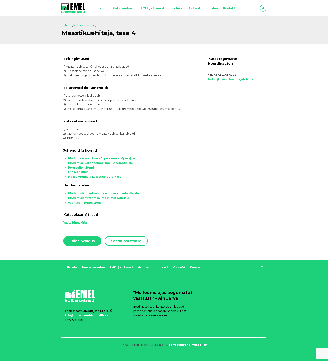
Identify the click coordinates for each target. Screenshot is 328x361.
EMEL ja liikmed (152, 8)
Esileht (102, 8)
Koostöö (212, 8)
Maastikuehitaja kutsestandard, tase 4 (96, 176)
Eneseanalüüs (78, 172)
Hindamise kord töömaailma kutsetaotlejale (100, 163)
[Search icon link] (263, 8)
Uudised (194, 8)
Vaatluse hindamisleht (84, 202)
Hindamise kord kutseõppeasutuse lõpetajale (101, 158)
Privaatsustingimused (185, 344)
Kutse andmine (124, 8)
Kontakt (229, 8)
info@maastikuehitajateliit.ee (86, 315)
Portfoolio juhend (81, 167)
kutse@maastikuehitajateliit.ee (231, 79)
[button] (82, 241)
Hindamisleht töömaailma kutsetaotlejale (98, 198)
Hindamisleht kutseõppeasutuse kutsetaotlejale (103, 193)
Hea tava (175, 8)
